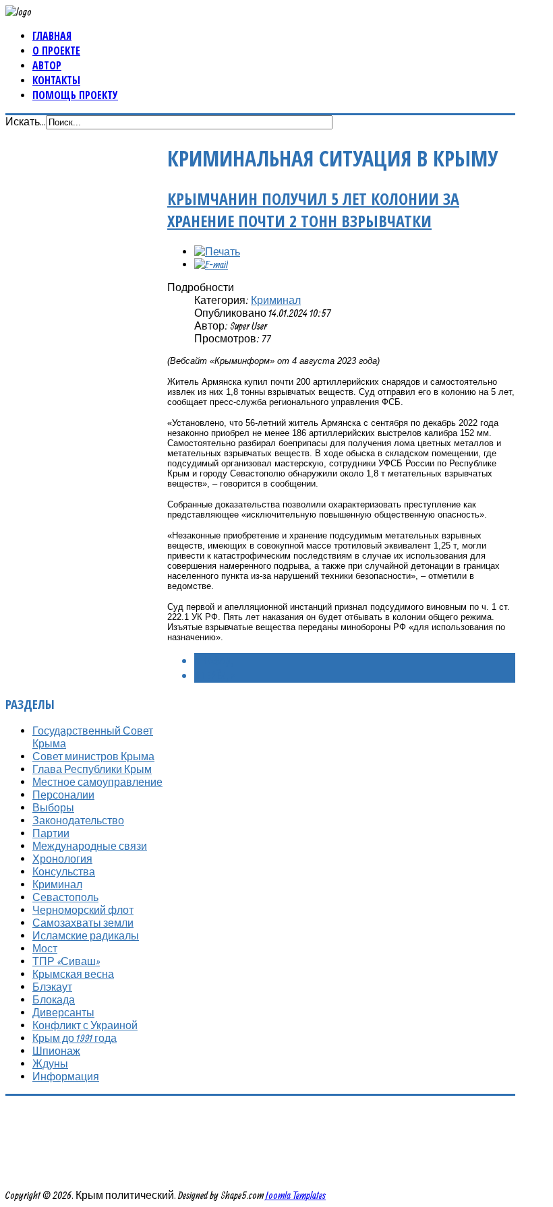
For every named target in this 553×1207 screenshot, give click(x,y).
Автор (46, 65)
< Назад (213, 660)
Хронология (62, 859)
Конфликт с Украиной (85, 1025)
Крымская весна (73, 974)
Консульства (63, 871)
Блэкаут (52, 987)
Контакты (56, 80)
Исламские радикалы (85, 935)
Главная (51, 35)
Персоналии (63, 794)
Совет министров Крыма (93, 756)
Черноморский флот (83, 910)
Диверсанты (63, 1012)
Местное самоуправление (97, 782)
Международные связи (89, 846)
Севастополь (65, 897)
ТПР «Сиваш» (66, 961)
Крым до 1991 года (74, 1038)
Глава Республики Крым (92, 769)
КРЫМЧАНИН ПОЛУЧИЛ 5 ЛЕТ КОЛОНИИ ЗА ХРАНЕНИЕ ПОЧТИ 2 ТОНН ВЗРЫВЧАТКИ (313, 209)
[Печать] (217, 251)
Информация (65, 1076)
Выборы (53, 807)
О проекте (56, 50)
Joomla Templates (296, 1195)
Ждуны (50, 1063)
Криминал (276, 300)
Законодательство (78, 820)
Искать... (25, 121)
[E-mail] (211, 264)
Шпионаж (56, 1051)
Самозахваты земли (83, 923)
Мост (44, 948)
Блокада (53, 999)
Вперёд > (214, 675)
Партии (50, 833)
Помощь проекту (75, 95)
